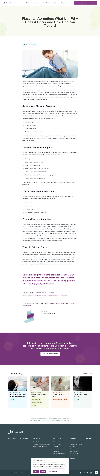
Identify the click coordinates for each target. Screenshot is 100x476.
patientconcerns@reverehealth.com (41, 444)
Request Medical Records (59, 453)
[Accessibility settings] (96, 472)
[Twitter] (84, 473)
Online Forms (56, 448)
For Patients (57, 438)
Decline (43, 471)
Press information (74, 451)
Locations (36, 2)
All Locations (24, 438)
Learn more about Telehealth (50, 353)
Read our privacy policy (59, 468)
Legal (30, 473)
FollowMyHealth (57, 444)
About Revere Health (75, 441)
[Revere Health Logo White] (50, 432)
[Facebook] (80, 473)
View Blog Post (17, 395)
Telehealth (55, 446)
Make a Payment (79, 3)
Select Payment (57, 441)
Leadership (72, 458)
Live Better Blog (73, 448)
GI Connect (72, 446)
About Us (73, 438)
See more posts (87, 373)
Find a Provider (92, 3)
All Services (12, 438)
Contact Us (37, 438)
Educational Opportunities (76, 444)
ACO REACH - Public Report (76, 456)
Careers (63, 2)
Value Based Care (74, 453)
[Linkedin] (91, 473)
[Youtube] (87, 472)
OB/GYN (35, 44)
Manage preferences (52, 471)
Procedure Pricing (57, 451)
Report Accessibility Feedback (40, 446)
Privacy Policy (56, 456)
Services (28, 2)
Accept (35, 471)
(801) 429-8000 (36, 441)
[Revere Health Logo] (8, 3)
